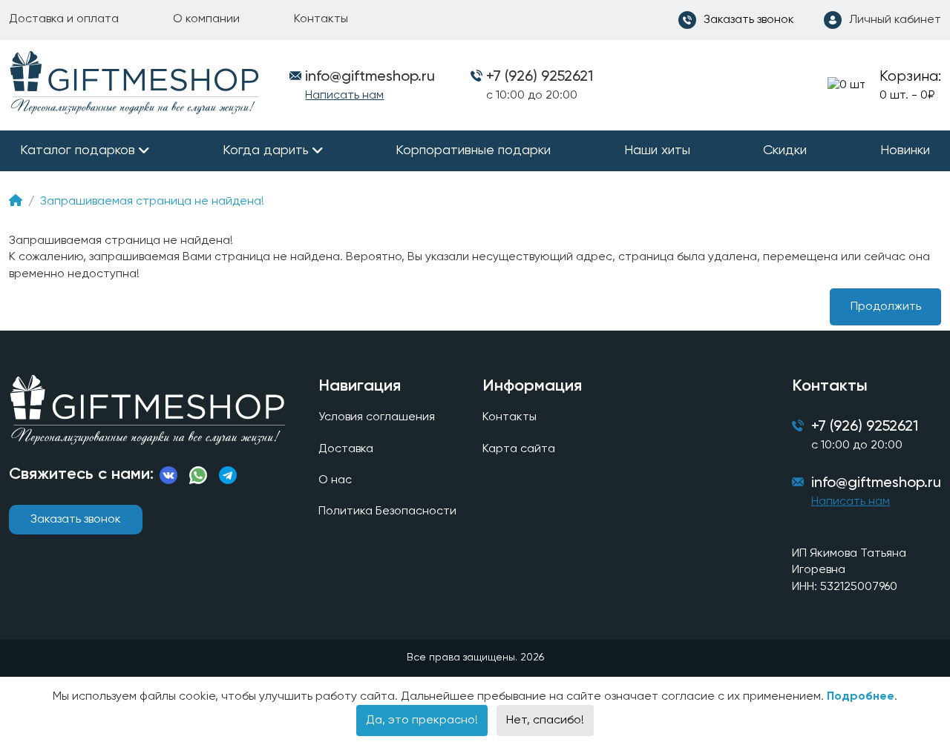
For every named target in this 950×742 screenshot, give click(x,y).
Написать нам (344, 96)
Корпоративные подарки (473, 150)
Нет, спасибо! (545, 720)
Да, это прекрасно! (422, 720)
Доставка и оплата (64, 19)
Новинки (905, 150)
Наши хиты (657, 150)
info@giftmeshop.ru (876, 483)
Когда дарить (266, 150)
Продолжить (886, 307)
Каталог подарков (77, 150)
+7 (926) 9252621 (539, 77)
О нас (335, 480)
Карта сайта (518, 449)
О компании (206, 19)
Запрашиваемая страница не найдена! (152, 202)
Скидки (785, 150)
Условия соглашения (376, 417)
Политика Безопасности (387, 511)
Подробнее (860, 697)
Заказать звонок (75, 520)
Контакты (321, 19)
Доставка (345, 449)
